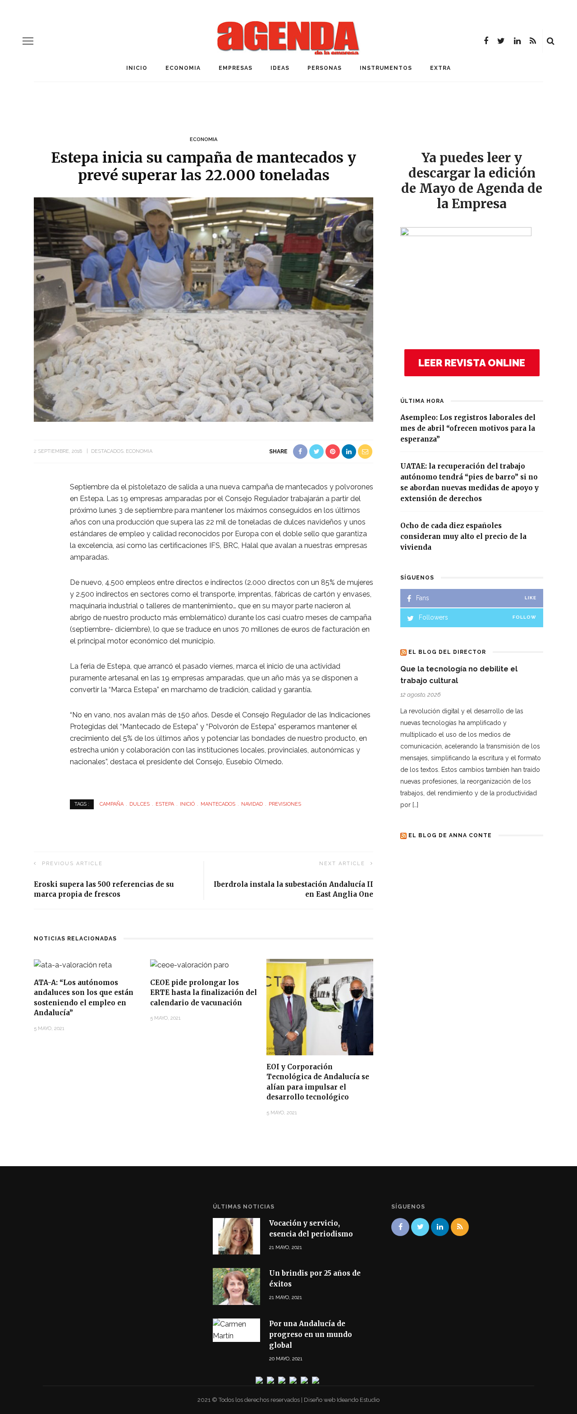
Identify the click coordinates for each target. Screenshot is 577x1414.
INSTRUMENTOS (386, 68)
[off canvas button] (28, 41)
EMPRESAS (235, 68)
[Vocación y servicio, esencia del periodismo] (236, 1236)
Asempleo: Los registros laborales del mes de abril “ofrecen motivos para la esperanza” (468, 428)
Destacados (107, 451)
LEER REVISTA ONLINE (471, 363)
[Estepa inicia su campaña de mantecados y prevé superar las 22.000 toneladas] (203, 309)
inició (187, 804)
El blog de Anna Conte (450, 835)
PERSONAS (324, 68)
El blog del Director (447, 652)
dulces (139, 804)
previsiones (285, 804)
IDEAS (279, 68)
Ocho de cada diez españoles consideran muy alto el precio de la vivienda (463, 536)
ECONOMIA (183, 68)
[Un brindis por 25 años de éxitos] (236, 1286)
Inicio (136, 68)
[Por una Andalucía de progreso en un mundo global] (236, 1329)
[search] (550, 41)
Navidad (252, 804)
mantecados (218, 804)
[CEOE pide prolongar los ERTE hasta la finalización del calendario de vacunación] (189, 964)
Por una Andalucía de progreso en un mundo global (310, 1334)
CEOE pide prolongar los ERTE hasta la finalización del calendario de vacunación (203, 992)
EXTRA (440, 68)
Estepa (165, 804)
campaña (112, 804)
